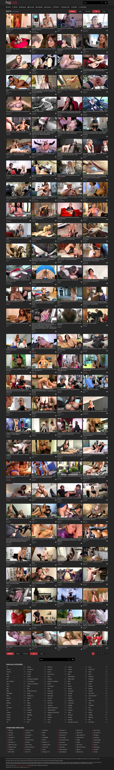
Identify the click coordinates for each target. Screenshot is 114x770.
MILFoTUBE (11, 752)
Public (69, 712)
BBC (8, 688)
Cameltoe (9, 707)
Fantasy (29, 698)
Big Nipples (9, 693)
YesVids (8, 545)
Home (8, 7)
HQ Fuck (11, 3)
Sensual (70, 717)
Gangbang (29, 715)
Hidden (49, 683)
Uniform (90, 710)
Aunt (8, 683)
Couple (29, 676)
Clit (7, 722)
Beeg (58, 31)
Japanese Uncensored (53, 712)
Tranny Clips (82, 7)
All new (14, 7)
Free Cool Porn (63, 744)
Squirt (89, 674)
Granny (49, 672)
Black (8, 700)
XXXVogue (34, 73)
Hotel (49, 688)
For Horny (27, 749)
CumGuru (10, 732)
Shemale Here (80, 737)
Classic (8, 719)
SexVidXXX (85, 373)
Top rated (31, 7)
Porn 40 (10, 740)
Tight (89, 703)
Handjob (50, 679)
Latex (49, 719)
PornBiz (96, 752)
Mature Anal (71, 679)
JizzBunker (59, 564)
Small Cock (91, 669)
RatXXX (33, 157)
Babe (8, 686)
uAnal (58, 241)
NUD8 (43, 732)
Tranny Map (97, 742)
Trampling (90, 705)
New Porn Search (29, 747)
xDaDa (78, 742)
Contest (29, 672)
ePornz (44, 740)
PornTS (95, 744)
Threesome (91, 700)
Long (104, 11)
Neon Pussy (97, 730)
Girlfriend (50, 667)
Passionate (71, 703)
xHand (58, 179)
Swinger (90, 688)
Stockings (91, 679)
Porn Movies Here (64, 740)
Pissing (70, 707)
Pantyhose (70, 700)
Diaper (28, 686)
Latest (80, 11)
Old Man (70, 693)
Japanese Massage (52, 707)
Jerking (49, 715)
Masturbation (71, 676)
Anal (8, 674)
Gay (28, 717)
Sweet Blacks (63, 752)
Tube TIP (10, 735)
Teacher (90, 691)
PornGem (34, 221)
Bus (8, 705)
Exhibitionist (30, 695)
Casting (8, 712)
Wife (89, 719)
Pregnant (70, 710)
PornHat (59, 72)
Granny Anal (51, 674)
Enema (29, 693)
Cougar (29, 674)
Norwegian (70, 691)
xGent (43, 749)
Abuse (29, 767)
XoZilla (33, 52)
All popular (22, 7)
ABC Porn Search (81, 747)
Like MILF (96, 749)
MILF (69, 681)
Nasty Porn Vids (12, 744)
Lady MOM (45, 737)
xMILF (84, 458)
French (29, 707)
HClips (33, 332)
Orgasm (70, 695)
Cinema (8, 717)
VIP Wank (55, 7)
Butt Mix (74, 7)
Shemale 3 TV (46, 752)
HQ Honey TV (28, 735)
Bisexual (9, 698)
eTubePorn (11, 749)
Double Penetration (32, 691)
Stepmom (91, 676)
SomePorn (34, 114)
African (8, 669)
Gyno (49, 676)
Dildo (28, 688)
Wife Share (91, 722)
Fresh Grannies (63, 732)
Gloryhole (50, 669)
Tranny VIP (45, 747)
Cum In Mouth (30, 681)
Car (7, 710)
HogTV (84, 73)
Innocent (50, 698)
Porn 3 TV (28, 752)
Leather (70, 667)
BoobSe (7, 304)
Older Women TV (81, 735)
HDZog (7, 607)
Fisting (28, 705)
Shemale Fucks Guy (73, 722)
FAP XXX (27, 737)
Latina (49, 722)
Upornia (59, 628)
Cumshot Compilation (32, 683)
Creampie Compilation (32, 679)
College (29, 667)
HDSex (7, 157)
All (96, 11)
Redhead (70, 715)
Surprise (90, 686)
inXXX (84, 52)
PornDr (84, 283)
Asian (8, 676)
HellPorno (34, 179)
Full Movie (29, 710)
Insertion (50, 700)
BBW (8, 691)
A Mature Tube (64, 7)
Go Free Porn (97, 732)
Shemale (70, 719)
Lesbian (70, 669)
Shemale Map (97, 740)
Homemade (51, 686)
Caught (8, 715)
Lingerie (70, 672)
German (29, 719)
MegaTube (34, 352)
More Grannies (63, 749)
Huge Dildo (50, 693)
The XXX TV (11, 737)
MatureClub (85, 31)
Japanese (50, 705)
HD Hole (10, 730)
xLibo (43, 735)
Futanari (29, 712)
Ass (8, 679)
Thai (89, 698)
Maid (69, 674)
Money (69, 686)
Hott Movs (96, 737)
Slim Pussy (79, 744)
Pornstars (47, 7)
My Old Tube (80, 752)
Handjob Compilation (53, 681)
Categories (39, 7)
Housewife (50, 691)
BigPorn (79, 749)
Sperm (90, 672)
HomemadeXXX (35, 32)
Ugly (89, 707)
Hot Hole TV (63, 730)
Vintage (90, 715)
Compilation (30, 669)
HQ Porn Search (29, 730)
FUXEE (78, 740)
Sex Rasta (45, 730)
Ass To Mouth (10, 681)
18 (7, 667)
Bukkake (9, 703)
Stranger (90, 681)
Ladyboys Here (46, 744)
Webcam (90, 717)
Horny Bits (62, 747)
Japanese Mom (51, 710)
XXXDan (7, 32)
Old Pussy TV (63, 735)
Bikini (8, 695)
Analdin (58, 92)
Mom (69, 683)
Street (90, 683)
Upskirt (90, 712)
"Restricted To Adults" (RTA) (22, 765)
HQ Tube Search (29, 740)
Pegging (70, 705)
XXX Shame (97, 747)
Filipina (28, 703)
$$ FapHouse (9, 221)
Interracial (50, 703)
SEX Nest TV (11, 742)
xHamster (8, 51)
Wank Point (79, 732)
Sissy (89, 667)
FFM (28, 700)
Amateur (9, 672)
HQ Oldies (96, 735)
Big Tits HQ (79, 730)
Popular (72, 11)
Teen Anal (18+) (92, 695)
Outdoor (70, 698)
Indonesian (50, 695)
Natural (70, 688)
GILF (28, 722)
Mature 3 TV (45, 742)
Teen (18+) (91, 693)
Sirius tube (62, 742)
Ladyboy (50, 717)
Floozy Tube (28, 744)
